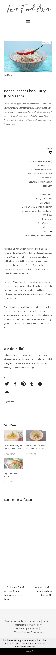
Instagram (8, 363)
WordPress (33, 628)
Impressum (35, 621)
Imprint (46, 621)
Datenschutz (20, 624)
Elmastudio (36, 632)
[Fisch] (50, 152)
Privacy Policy (35, 624)
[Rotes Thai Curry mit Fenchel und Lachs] (13, 435)
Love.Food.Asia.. (19, 621)
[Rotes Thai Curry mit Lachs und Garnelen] (36, 435)
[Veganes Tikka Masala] (13, 463)
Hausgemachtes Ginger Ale (43, 591)
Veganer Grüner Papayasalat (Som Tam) (14, 592)
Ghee (50, 231)
